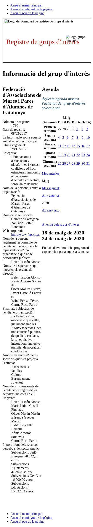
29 (78, 163)
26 (64, 163)
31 (88, 163)
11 (59, 146)
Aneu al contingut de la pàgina (31, 9)
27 (68, 163)
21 (73, 155)
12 (64, 146)
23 (83, 155)
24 (88, 155)
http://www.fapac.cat (25, 234)
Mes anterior (50, 173)
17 (88, 146)
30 (83, 163)
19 (64, 155)
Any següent (50, 210)
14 (73, 146)
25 (59, 163)
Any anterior (50, 195)
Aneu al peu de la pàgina (27, 13)
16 (83, 146)
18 (59, 155)
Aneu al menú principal (26, 5)
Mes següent (50, 188)
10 (88, 137)
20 (68, 155)
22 (78, 155)
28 (73, 163)
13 (68, 146)
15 (78, 146)
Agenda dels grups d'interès (61, 224)
